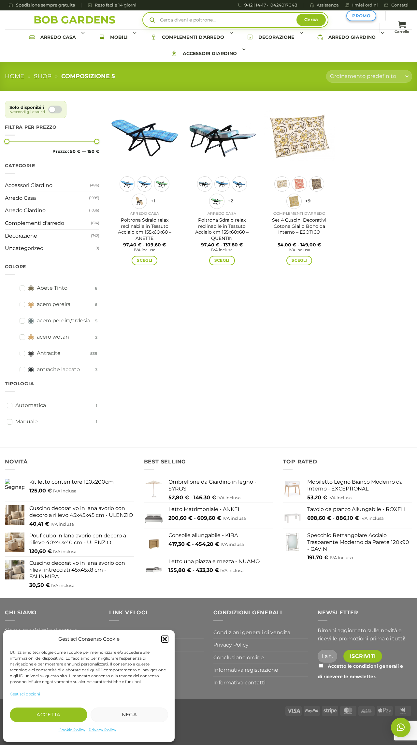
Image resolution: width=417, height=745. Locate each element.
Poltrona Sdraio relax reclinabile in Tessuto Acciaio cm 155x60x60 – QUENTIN (222, 229)
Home (14, 76)
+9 (308, 200)
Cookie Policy (72, 729)
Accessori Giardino (210, 53)
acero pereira (53, 304)
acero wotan (53, 337)
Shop (42, 76)
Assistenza (328, 5)
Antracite (49, 353)
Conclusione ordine (238, 657)
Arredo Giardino (352, 37)
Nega (129, 714)
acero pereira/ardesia (63, 320)
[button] (165, 639)
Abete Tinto (52, 288)
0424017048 (283, 5)
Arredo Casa (58, 37)
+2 (230, 200)
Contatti (400, 5)
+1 (153, 200)
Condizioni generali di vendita (251, 632)
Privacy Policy (102, 729)
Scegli (144, 260)
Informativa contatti (239, 682)
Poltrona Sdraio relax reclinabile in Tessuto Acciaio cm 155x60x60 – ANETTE (144, 229)
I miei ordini (365, 5)
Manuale (26, 421)
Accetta (48, 714)
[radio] (127, 184)
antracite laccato (58, 369)
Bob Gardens (74, 20)
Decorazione (276, 37)
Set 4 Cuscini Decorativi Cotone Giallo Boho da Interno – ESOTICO (299, 226)
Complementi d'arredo (193, 37)
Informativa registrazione (245, 670)
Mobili (119, 37)
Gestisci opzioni (25, 694)
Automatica (30, 405)
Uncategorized (24, 248)
